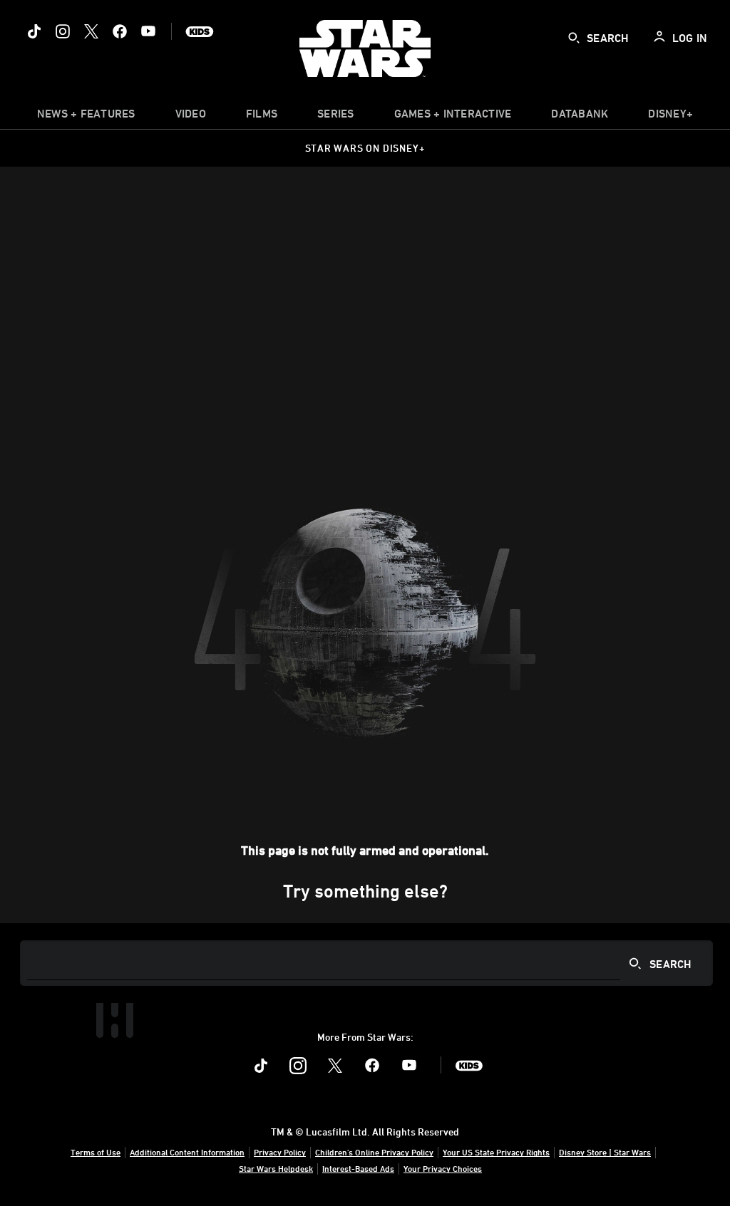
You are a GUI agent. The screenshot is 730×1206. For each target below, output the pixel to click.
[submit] (574, 38)
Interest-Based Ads (358, 1168)
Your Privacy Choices (442, 1168)
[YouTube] (148, 31)
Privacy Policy (280, 1152)
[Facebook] (120, 31)
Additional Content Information (187, 1152)
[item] (86, 116)
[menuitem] (190, 116)
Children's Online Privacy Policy (374, 1152)
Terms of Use (95, 1152)
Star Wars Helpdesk (276, 1168)
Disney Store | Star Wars (605, 1152)
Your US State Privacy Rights (496, 1152)
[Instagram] (63, 31)
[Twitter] (91, 31)
